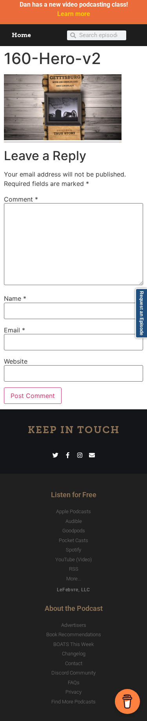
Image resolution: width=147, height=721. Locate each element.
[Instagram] (80, 455)
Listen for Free (73, 495)
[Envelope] (92, 455)
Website (15, 361)
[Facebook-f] (68, 455)
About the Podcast (74, 608)
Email (14, 330)
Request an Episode (141, 313)
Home (21, 35)
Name (15, 298)
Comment (21, 199)
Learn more (73, 14)
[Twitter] (55, 455)
